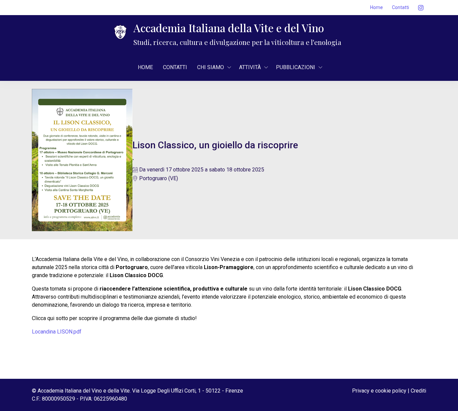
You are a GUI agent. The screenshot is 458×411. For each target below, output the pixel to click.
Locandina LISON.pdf (56, 331)
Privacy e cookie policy (379, 391)
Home (376, 7)
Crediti (418, 391)
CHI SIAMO (210, 67)
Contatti (400, 7)
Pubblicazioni (295, 67)
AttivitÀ (250, 67)
